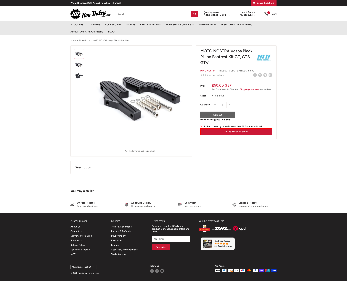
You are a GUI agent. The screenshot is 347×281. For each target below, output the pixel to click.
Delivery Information (81, 235)
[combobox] (153, 14)
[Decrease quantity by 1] (215, 104)
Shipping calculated (249, 89)
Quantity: (205, 104)
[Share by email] (270, 75)
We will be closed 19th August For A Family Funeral (95, 3)
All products (84, 40)
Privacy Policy (118, 235)
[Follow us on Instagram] (157, 271)
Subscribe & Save (265, 3)
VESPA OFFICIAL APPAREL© (236, 24)
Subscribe (161, 247)
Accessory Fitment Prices (124, 249)
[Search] (194, 14)
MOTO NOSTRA (207, 70)
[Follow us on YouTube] (162, 271)
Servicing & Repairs (80, 249)
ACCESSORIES (113, 24)
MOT (72, 254)
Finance (115, 245)
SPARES (130, 24)
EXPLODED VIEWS (150, 24)
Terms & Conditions (121, 226)
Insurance (116, 240)
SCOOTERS (76, 24)
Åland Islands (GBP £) (81, 267)
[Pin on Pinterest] (260, 75)
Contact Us (76, 231)
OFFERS (95, 24)
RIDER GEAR (206, 24)
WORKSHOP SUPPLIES (178, 24)
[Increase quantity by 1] (229, 104)
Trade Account (119, 254)
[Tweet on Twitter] (265, 75)
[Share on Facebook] (255, 75)
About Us (75, 226)
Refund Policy (77, 245)
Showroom (76, 240)
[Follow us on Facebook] (152, 271)
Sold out (217, 114)
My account (246, 14)
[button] (236, 131)
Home (73, 40)
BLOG (111, 31)
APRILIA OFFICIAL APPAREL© (86, 31)
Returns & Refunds (121, 231)
